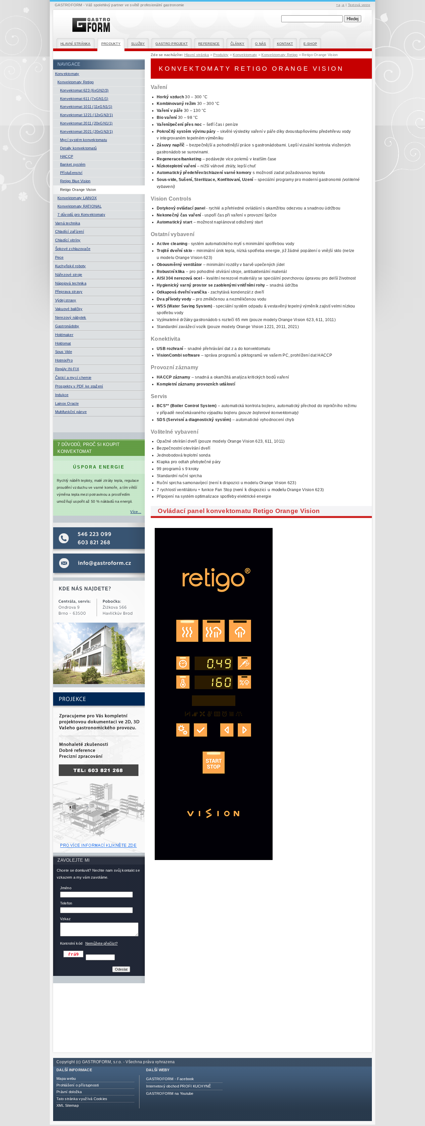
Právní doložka (69, 1092)
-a (343, 5)
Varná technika (67, 223)
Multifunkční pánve (71, 412)
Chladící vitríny (68, 240)
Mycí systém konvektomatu (83, 140)
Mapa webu (66, 1079)
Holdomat (63, 343)
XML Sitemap (67, 1105)
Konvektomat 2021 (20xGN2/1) (86, 131)
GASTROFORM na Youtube (170, 1093)
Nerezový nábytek (70, 317)
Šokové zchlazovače (73, 249)
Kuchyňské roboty (70, 266)
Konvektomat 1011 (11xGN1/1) (86, 107)
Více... (135, 512)
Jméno (65, 888)
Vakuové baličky (69, 309)
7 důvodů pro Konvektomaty (81, 215)
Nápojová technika (71, 283)
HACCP (66, 156)
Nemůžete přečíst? (101, 943)
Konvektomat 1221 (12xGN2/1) (86, 115)
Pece (59, 257)
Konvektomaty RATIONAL (79, 206)
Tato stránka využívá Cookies (81, 1099)
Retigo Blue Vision (75, 181)
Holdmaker (64, 335)
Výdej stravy (65, 300)
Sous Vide (63, 352)
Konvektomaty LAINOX (77, 198)
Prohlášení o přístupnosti (77, 1085)
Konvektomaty (67, 74)
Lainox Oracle (67, 403)
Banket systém (72, 164)
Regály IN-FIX (67, 369)
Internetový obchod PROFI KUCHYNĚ (178, 1086)
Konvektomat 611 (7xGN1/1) (84, 99)
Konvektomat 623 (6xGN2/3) (84, 90)
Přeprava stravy (69, 292)
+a (338, 5)
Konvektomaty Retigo (75, 82)
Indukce (62, 395)
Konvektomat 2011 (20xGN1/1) (86, 123)
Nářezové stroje (68, 275)
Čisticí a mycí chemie (73, 378)
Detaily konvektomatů (78, 148)
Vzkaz (65, 919)
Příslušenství (71, 173)
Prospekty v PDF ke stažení (79, 386)
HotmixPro (64, 360)
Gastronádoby (67, 326)
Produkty (111, 43)
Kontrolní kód (71, 943)
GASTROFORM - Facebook (170, 1079)
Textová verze (359, 5)
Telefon (66, 903)
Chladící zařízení (69, 231)
